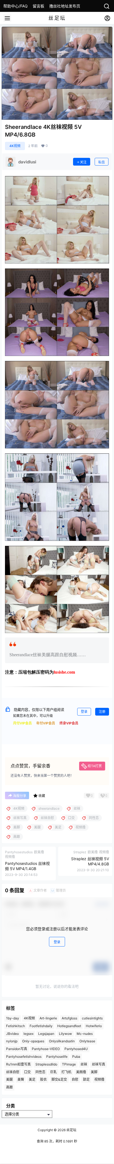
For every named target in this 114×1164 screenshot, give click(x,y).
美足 (32, 1079)
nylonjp (11, 1041)
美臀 (20, 1079)
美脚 (94, 1072)
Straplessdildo (46, 1064)
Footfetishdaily (41, 1026)
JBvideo (12, 1033)
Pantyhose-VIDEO (46, 1049)
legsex (28, 1033)
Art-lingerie (48, 1018)
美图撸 (81, 1072)
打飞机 (66, 1072)
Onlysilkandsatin (62, 1041)
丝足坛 (71, 1130)
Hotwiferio (94, 1026)
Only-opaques (33, 1041)
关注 (83, 162)
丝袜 (84, 1064)
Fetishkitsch (15, 1026)
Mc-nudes (85, 1033)
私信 (101, 162)
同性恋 (40, 1072)
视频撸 (99, 1079)
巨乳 (53, 1072)
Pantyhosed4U (76, 1049)
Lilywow (65, 1033)
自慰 (75, 1079)
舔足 (86, 1079)
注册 (102, 711)
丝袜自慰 (12, 1072)
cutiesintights (92, 1018)
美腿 (9, 1079)
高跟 (9, 1087)
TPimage (69, 1064)
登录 (84, 711)
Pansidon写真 (16, 1049)
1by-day (12, 1018)
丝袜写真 (98, 1064)
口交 (27, 1072)
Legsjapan (46, 1033)
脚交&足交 (59, 1079)
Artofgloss (69, 1018)
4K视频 (14, 146)
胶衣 (43, 1079)
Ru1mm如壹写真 (18, 1064)
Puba (76, 1056)
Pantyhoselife (57, 1056)
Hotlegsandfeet (69, 1026)
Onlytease (87, 1041)
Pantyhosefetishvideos (24, 1056)
